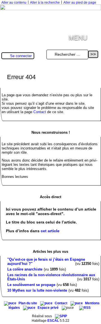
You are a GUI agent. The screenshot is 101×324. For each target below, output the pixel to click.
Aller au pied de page (79, 3)
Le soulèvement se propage (31, 285)
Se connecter (21, 56)
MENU (78, 37)
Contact (39, 112)
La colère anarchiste (24, 269)
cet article (50, 231)
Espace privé (48, 308)
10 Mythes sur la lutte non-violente (37, 290)
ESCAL (53, 321)
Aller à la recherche (45, 3)
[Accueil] (50, 9)
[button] (94, 36)
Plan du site (28, 303)
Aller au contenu (13, 3)
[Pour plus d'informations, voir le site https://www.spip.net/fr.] (61, 316)
